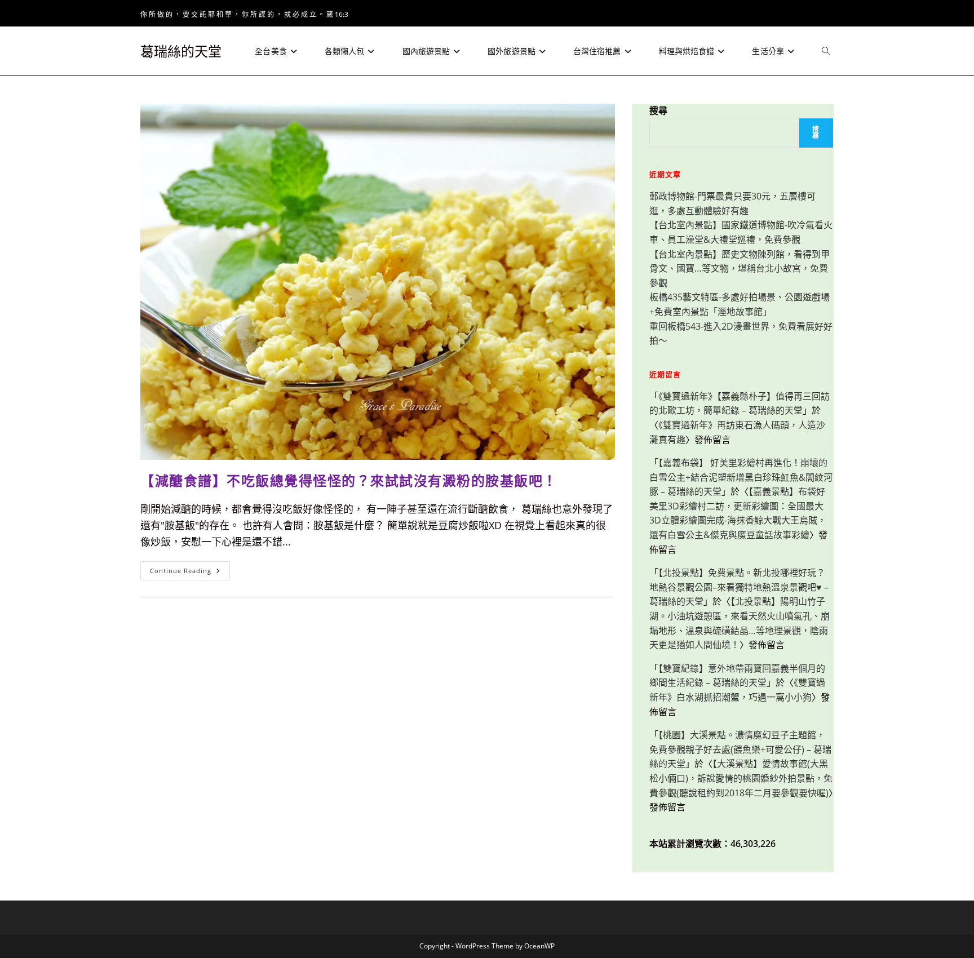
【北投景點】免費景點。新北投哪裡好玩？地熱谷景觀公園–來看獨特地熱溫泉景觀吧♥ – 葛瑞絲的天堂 (739, 586)
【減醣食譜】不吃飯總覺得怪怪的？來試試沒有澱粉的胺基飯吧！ (348, 480)
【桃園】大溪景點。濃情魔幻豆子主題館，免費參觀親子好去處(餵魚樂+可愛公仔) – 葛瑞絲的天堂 (740, 749)
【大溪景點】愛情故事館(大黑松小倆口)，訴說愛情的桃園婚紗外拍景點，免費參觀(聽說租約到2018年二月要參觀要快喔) (741, 778)
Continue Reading (189, 572)
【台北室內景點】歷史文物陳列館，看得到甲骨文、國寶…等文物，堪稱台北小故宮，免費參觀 (739, 268)
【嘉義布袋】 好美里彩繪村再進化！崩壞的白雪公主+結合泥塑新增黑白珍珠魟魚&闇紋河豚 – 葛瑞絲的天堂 (741, 477)
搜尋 (658, 110)
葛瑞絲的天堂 (181, 51)
